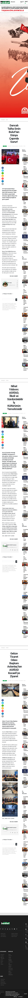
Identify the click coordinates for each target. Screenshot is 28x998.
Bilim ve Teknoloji (2, 958)
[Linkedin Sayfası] (10, 929)
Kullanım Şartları (14, 933)
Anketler (2, 980)
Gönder (16, 299)
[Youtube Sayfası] (8, 929)
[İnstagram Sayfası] (6, 929)
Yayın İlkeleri (3, 935)
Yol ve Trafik (10, 957)
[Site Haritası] (15, 929)
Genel (2, 961)
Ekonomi (13, 1)
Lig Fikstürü (10, 964)
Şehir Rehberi (10, 972)
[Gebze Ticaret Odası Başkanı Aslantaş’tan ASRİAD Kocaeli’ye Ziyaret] (10, 690)
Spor (7, 119)
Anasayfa (3, 119)
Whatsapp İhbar (14, 935)
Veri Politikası (3, 936)
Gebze (7, 380)
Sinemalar (11, 968)
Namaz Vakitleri (10, 960)
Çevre (2, 959)
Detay (16, 996)
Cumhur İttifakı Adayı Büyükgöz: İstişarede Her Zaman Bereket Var (25, 281)
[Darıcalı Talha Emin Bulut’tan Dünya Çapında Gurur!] (10, 156)
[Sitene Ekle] (17, 929)
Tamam (20, 996)
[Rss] (13, 929)
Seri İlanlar (11, 969)
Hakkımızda (3, 933)
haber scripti (2, 995)
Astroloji (2, 985)
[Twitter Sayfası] (3, 929)
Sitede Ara (3, 979)
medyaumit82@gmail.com (11, 547)
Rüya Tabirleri (3, 983)
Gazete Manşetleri (11, 974)
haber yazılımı (4, 993)
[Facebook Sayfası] (1, 929)
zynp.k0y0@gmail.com (10, 285)
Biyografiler (3, 982)
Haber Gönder (14, 936)
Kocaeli (2, 955)
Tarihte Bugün (10, 966)
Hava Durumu (10, 955)
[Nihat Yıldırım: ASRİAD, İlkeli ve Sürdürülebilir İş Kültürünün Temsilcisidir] (10, 422)
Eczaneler (11, 961)
